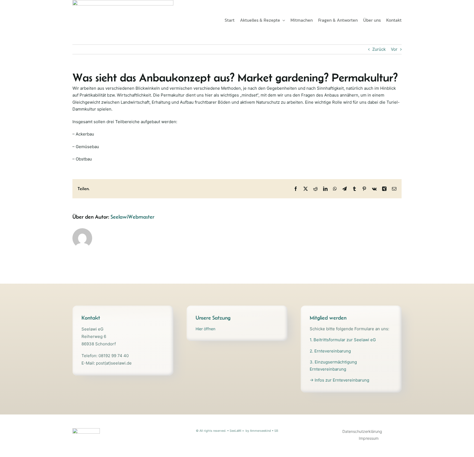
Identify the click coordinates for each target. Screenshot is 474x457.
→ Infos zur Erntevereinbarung (339, 380)
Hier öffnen (205, 328)
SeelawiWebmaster (132, 217)
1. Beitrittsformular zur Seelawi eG (343, 339)
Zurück (379, 49)
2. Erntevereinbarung (330, 351)
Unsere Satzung (213, 318)
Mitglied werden (328, 318)
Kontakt (90, 318)
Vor (394, 49)
